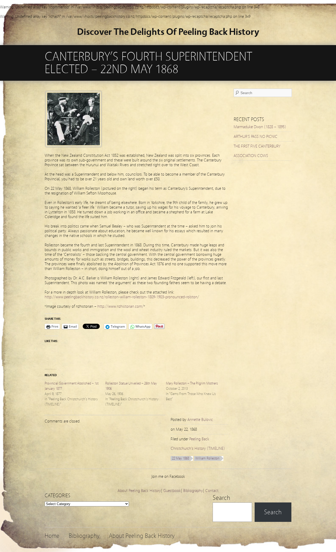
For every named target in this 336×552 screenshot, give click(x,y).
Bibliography (193, 490)
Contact (211, 490)
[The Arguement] (73, 145)
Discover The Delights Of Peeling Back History (168, 31)
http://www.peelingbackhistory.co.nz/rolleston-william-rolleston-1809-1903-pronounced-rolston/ (122, 297)
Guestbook (172, 490)
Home (52, 535)
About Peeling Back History (139, 490)
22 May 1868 (180, 458)
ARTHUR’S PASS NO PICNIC (255, 136)
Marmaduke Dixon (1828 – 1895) (260, 127)
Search (221, 498)
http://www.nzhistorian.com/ (120, 306)
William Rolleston (207, 458)
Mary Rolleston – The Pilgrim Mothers (192, 383)
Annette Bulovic (200, 419)
